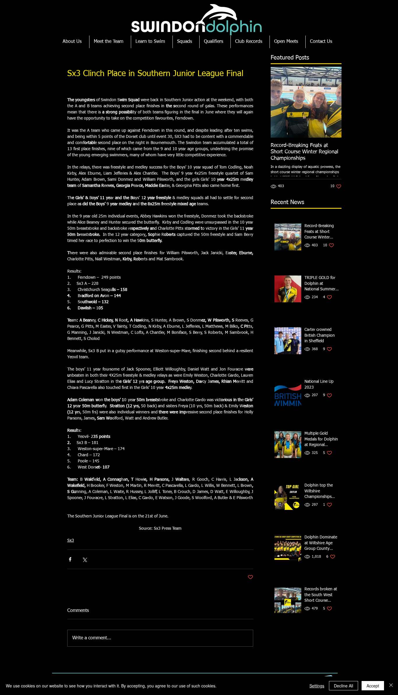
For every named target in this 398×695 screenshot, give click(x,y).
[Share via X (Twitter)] (84, 559)
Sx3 (70, 540)
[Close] (391, 685)
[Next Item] (332, 102)
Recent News (287, 202)
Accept (373, 686)
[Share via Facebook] (70, 559)
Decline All (343, 686)
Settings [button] (316, 686)
